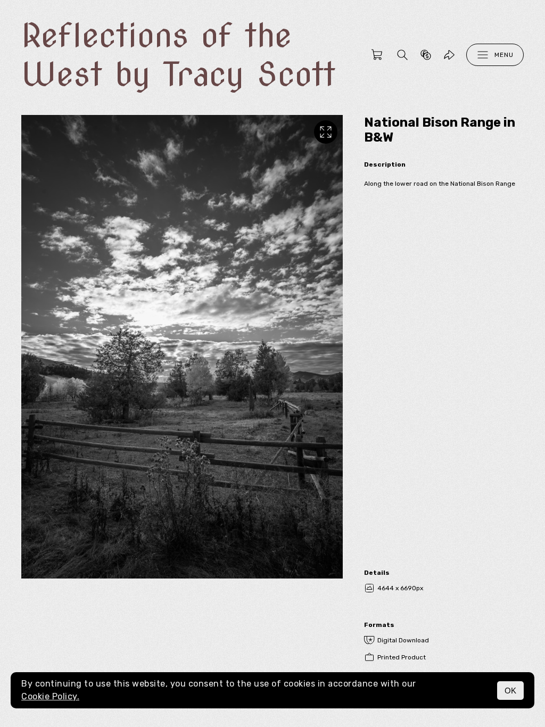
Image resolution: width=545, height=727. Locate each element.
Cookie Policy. (50, 696)
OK (510, 690)
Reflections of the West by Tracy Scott (178, 55)
